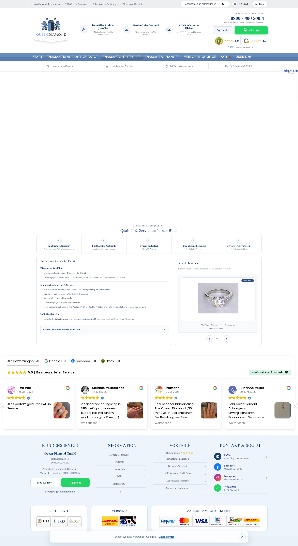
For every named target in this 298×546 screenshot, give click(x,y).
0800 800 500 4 (44, 482)
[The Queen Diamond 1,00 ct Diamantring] (220, 299)
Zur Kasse (260, 4)
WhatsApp (75, 482)
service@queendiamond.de (60, 491)
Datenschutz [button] (166, 536)
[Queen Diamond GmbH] (51, 30)
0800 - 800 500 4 (247, 17)
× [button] (242, 536)
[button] (55, 361)
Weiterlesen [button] (89, 423)
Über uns (244, 57)
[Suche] (223, 4)
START (38, 57)
